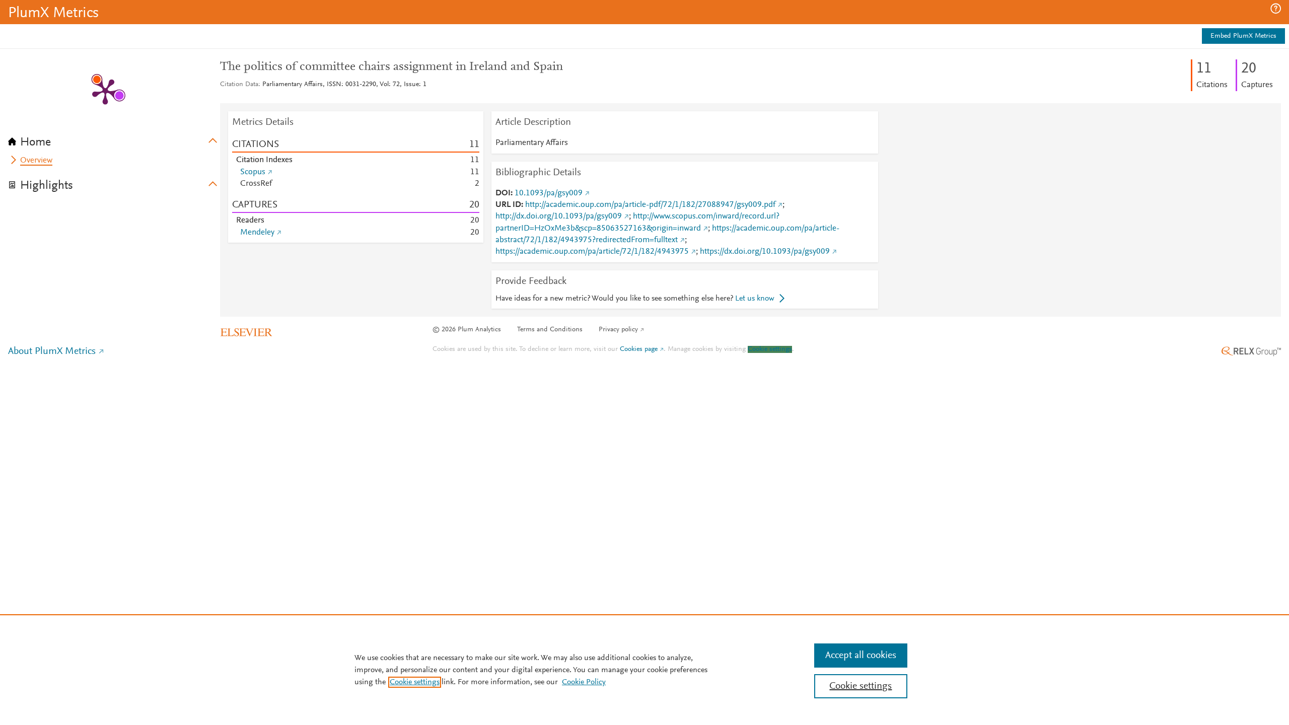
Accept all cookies (860, 655)
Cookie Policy (584, 682)
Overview (36, 161)
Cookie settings (770, 349)
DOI (503, 193)
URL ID (508, 205)
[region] (644, 669)
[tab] (114, 139)
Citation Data (239, 84)
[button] (1275, 9)
